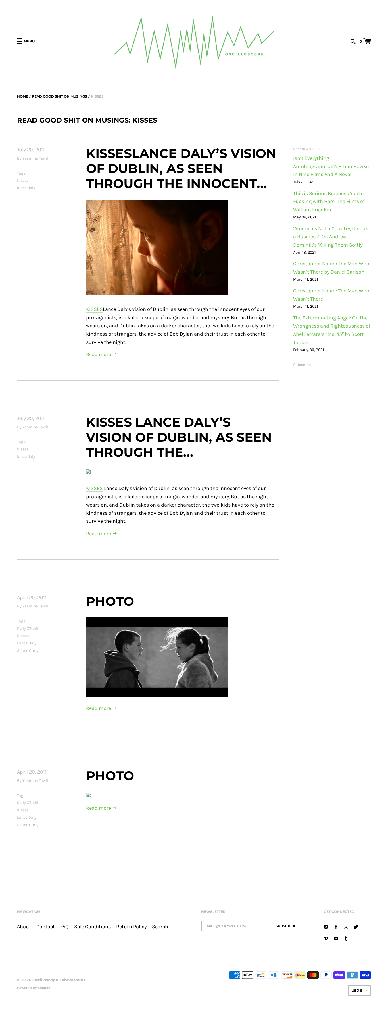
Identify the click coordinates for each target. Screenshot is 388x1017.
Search (160, 927)
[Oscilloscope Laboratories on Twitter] (356, 926)
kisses (22, 180)
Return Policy (131, 927)
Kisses (23, 635)
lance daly (26, 187)
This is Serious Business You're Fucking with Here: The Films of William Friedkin (329, 202)
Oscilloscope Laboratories (58, 980)
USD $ (357, 990)
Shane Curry (28, 650)
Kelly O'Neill (27, 628)
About (24, 927)
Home (22, 96)
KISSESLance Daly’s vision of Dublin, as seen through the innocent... (181, 168)
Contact (45, 927)
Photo (110, 601)
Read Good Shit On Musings (59, 96)
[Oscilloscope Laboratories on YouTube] (336, 938)
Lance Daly (26, 643)
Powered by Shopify (33, 988)
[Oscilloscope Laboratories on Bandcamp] (326, 926)
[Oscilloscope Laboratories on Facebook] (336, 926)
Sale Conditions (92, 927)
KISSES (94, 309)
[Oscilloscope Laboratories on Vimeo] (326, 938)
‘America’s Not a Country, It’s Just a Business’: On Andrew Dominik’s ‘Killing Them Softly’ (331, 237)
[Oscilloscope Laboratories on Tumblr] (346, 938)
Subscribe (302, 364)
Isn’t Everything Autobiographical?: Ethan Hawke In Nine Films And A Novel (331, 166)
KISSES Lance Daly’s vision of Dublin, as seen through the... (179, 437)
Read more (99, 354)
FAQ (64, 927)
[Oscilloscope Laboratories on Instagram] (346, 926)
